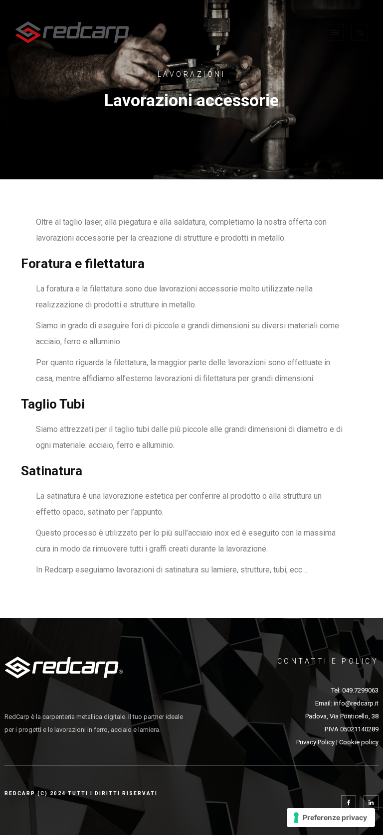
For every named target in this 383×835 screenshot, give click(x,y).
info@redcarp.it (356, 703)
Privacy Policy (315, 742)
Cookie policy (359, 742)
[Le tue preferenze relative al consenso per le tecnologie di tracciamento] (331, 817)
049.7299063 (360, 690)
